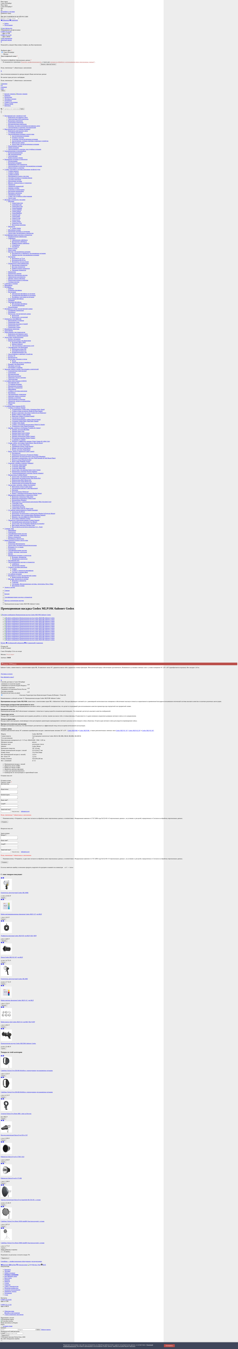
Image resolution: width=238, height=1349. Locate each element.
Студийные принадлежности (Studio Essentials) (23, 510)
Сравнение (14, 20)
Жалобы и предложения (12, 1313)
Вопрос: (4, 835)
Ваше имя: (4, 800)
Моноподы (11, 226)
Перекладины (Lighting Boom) (17, 475)
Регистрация (8, 25)
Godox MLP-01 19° (122, 730)
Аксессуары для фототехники (13, 337)
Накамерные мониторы (11, 329)
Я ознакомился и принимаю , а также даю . (49, 62)
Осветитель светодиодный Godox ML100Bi (14, 892)
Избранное (5, 20)
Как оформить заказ (10, 1276)
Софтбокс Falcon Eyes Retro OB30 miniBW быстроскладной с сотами (22, 1221)
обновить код (25, 811)
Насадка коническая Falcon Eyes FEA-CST (14, 1135)
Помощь (7, 1279)
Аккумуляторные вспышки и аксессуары (21, 134)
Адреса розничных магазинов (13, 1314)
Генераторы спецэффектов (12, 319)
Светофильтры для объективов (18, 347)
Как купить (8, 1278)
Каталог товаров (9, 94)
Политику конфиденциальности (31, 62)
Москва (5, 54)
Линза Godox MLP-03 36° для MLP (12, 957)
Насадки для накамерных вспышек (19, 251)
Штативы (11, 201)
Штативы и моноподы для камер (14, 199)
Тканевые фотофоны (14, 302)
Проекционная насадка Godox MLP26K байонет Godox (18, 1043)
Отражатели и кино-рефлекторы (18, 263)
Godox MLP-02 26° (134, 730)
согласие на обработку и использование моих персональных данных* (72, 62)
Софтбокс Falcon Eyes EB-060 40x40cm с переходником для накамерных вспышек (27, 1070)
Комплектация (41, 695)
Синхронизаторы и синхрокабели (15, 151)
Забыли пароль (46, 1329)
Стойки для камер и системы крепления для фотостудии (22, 169)
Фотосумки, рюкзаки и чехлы (17, 359)
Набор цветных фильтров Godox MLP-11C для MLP (17, 1000)
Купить (3, 643)
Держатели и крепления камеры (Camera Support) (23, 520)
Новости (7, 1281)
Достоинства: (5, 784)
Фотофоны (7, 287)
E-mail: (3, 804)
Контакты (7, 105)
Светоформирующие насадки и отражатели (18, 235)
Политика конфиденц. (11, 1288)
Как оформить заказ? (7, 677)
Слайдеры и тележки (11, 283)
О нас (6, 1295)
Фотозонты (11, 257)
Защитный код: (6, 809)
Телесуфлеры (8, 330)
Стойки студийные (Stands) (16, 408)
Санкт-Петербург (8, 52)
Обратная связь (9, 1311)
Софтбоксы (11, 238)
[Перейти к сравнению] (3, 878)
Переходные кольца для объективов (19, 340)
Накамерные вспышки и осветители (16, 159)
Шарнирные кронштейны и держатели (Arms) (22, 495)
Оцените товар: (6, 782)
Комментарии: (5, 794)
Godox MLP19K (84, 730)
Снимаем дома (9, 528)
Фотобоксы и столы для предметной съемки (18, 309)
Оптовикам (8, 100)
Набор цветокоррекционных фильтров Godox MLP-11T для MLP (21, 914)
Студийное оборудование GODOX (15, 381)
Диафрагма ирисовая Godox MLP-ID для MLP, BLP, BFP (19, 936)
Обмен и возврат (9, 1273)
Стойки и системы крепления (17, 567)
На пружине (12, 292)
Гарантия (7, 1285)
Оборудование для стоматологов (14, 332)
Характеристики (31, 695)
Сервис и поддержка (11, 102)
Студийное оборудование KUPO (14, 406)
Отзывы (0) (4, 646)
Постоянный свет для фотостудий (15, 116)
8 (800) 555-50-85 (6, 31)
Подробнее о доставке (8, 11)
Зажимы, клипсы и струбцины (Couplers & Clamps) (24, 428)
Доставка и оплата (10, 99)
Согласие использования (12, 1290)
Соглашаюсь (169, 1345)
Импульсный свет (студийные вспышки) (17, 129)
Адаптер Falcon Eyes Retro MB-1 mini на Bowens (16, 1113)
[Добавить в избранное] (2, 878)
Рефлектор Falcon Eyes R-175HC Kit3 (12, 1156)
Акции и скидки (9, 587)
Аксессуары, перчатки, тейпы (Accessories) (21, 485)
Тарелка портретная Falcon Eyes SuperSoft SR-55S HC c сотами (21, 1200)
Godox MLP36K (73, 730)
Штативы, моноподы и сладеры (18, 579)
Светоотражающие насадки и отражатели (21, 562)
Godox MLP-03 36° (148, 730)
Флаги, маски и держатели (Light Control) (21, 451)
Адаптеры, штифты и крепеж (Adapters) (20, 463)
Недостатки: (5, 789)
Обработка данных (10, 1291)
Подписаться (5, 1258)
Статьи (6, 1283)
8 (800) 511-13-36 (6, 35)
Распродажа (8, 97)
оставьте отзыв (7, 1326)
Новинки (7, 95)
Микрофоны (8, 285)
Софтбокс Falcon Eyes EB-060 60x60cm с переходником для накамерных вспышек (27, 1092)
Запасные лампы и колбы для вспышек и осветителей (21, 369)
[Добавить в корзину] (3, 897)
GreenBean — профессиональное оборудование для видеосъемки (21, 1261)
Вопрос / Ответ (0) (60, 695)
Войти (6, 23)
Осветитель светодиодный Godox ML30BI (14, 979)
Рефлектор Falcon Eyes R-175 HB (11, 1178)
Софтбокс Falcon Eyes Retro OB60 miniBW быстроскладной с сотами (22, 1243)
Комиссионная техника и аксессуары (16, 540)
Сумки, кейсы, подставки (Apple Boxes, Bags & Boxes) (25, 443)
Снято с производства (11, 1286)
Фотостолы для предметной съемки (19, 314)
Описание (22, 695)
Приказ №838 (8, 104)
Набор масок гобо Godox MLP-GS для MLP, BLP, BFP (18, 1022)
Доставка (7, 1271)
